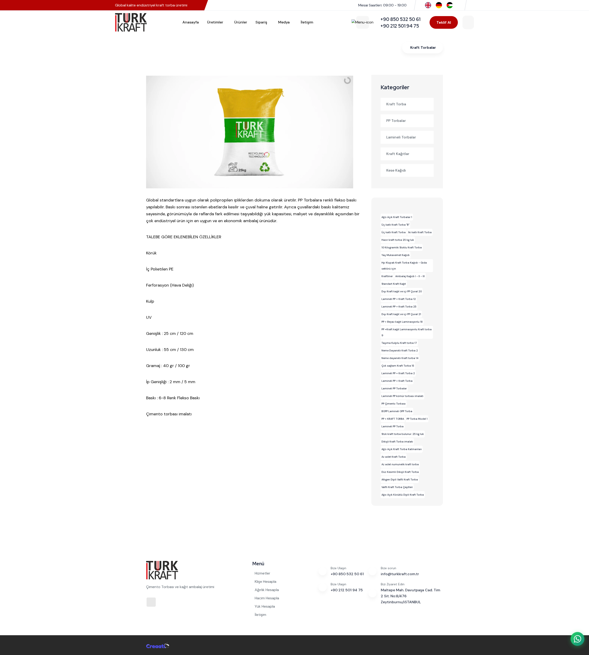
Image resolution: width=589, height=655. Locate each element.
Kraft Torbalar (423, 47)
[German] (439, 5)
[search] (468, 22)
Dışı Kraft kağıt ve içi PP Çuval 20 (401, 291)
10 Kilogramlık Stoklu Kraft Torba (401, 247)
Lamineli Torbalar (401, 137)
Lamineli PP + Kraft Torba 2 (398, 373)
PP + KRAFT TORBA (392, 418)
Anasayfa (190, 22)
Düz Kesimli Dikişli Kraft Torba (400, 472)
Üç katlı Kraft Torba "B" (395, 224)
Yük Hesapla (265, 606)
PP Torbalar (396, 120)
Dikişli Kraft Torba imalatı (397, 441)
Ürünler (240, 22)
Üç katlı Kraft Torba (393, 232)
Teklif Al (443, 22)
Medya (284, 22)
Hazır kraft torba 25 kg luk (397, 239)
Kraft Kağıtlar (397, 153)
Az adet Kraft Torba (393, 456)
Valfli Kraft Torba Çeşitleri (397, 487)
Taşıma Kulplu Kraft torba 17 (399, 343)
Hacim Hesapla (267, 598)
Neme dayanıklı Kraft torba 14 (400, 358)
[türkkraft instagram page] (472, 5)
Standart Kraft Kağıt (393, 283)
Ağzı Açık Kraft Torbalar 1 (396, 217)
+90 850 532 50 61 (347, 574)
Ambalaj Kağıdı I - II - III (410, 276)
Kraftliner (387, 276)
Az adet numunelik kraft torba (400, 464)
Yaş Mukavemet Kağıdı (395, 255)
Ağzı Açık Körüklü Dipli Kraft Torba (402, 494)
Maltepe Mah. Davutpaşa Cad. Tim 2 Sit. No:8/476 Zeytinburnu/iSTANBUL (410, 596)
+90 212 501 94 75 (347, 590)
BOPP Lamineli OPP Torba (396, 411)
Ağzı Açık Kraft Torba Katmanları (401, 449)
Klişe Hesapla (265, 581)
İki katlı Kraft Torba (420, 232)
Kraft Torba (396, 104)
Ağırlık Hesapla (267, 589)
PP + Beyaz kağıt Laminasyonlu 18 (402, 321)
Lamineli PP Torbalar (394, 388)
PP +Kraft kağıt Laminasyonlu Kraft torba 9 (406, 332)
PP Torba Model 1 (417, 418)
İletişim (307, 22)
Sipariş (261, 22)
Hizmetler (262, 573)
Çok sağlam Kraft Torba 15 (397, 365)
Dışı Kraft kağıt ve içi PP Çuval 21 (401, 314)
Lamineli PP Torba (392, 426)
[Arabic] (450, 5)
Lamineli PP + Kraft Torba (397, 380)
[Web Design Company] (157, 645)
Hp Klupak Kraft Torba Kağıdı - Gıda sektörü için (404, 265)
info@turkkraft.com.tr (400, 574)
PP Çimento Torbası (393, 403)
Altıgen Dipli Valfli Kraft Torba (399, 479)
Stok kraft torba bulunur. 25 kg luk (402, 434)
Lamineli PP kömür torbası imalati (402, 396)
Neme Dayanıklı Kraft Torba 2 (399, 350)
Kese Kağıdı (396, 170)
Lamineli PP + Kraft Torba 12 (398, 299)
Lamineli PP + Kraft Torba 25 (398, 306)
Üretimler (215, 22)
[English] (428, 5)
